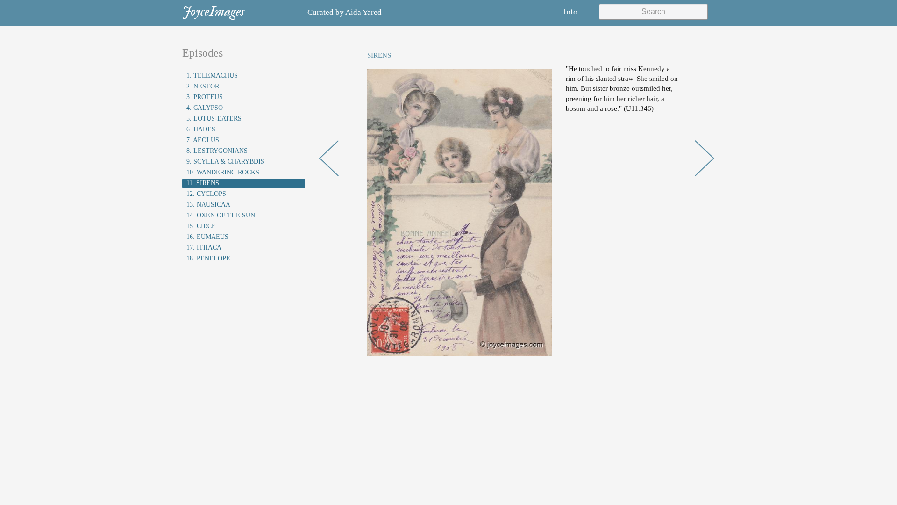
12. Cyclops (206, 193)
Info (570, 11)
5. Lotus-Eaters (214, 118)
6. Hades (200, 129)
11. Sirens (202, 183)
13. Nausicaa (208, 204)
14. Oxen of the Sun (220, 215)
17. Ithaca (203, 247)
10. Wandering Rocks (222, 172)
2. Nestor (202, 86)
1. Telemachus (212, 75)
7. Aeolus (202, 140)
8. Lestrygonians (217, 150)
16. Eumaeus (207, 236)
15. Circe (201, 226)
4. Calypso (204, 107)
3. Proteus (204, 97)
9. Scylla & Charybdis (225, 161)
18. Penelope (208, 258)
